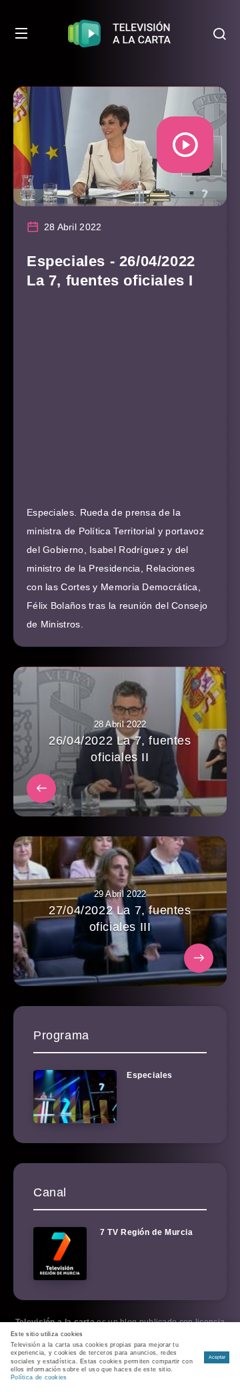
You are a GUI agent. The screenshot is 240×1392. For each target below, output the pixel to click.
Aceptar (217, 1357)
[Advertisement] (120, 403)
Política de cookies (39, 1377)
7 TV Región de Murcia (146, 1232)
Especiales (150, 1075)
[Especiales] (75, 1096)
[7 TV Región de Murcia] (60, 1253)
